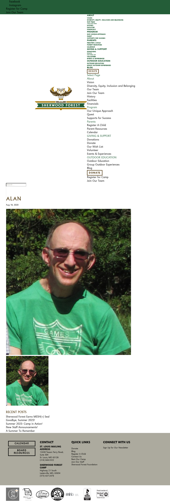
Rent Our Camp (78, 459)
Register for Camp (16, 8)
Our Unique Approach (96, 34)
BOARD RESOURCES (22, 451)
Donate (92, 71)
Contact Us (76, 457)
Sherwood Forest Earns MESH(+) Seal (27, 416)
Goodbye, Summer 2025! (20, 420)
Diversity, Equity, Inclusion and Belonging (105, 20)
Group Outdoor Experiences (99, 65)
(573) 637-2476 (47, 476)
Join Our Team (14, 12)
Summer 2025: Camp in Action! (24, 423)
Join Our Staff (77, 462)
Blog (73, 451)
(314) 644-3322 (47, 460)
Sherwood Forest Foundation (84, 465)
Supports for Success (99, 118)
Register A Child (78, 454)
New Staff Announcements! (22, 427)
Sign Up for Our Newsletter (115, 448)
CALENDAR (22, 443)
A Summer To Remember (20, 430)
